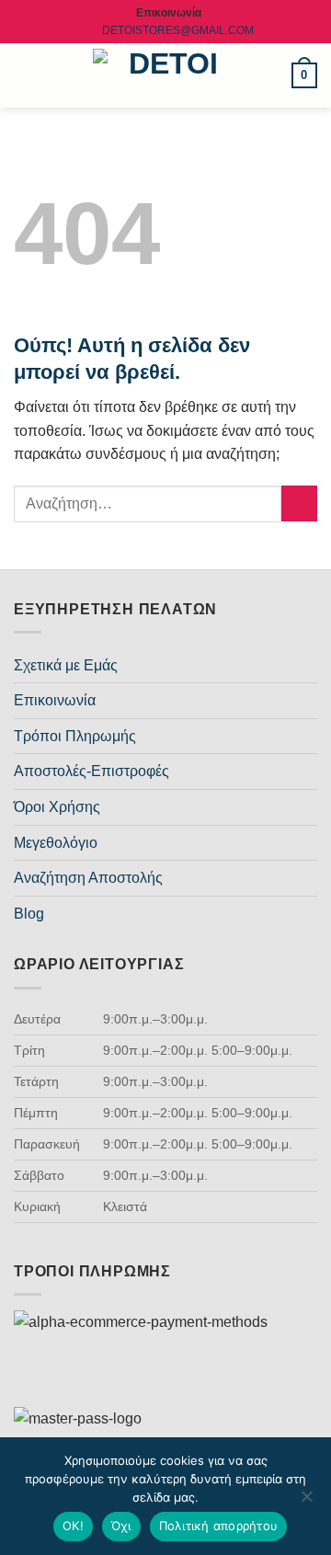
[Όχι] (306, 1501)
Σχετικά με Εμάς (66, 665)
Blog (29, 913)
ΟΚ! (73, 1525)
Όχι (121, 1525)
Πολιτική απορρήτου (219, 1525)
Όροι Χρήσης (57, 807)
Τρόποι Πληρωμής (75, 736)
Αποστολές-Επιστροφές (91, 771)
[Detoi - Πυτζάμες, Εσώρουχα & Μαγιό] (166, 76)
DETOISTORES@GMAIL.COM (178, 30)
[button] (25, 74)
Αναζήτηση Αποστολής (88, 878)
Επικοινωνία (55, 700)
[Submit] (299, 503)
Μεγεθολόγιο (55, 843)
